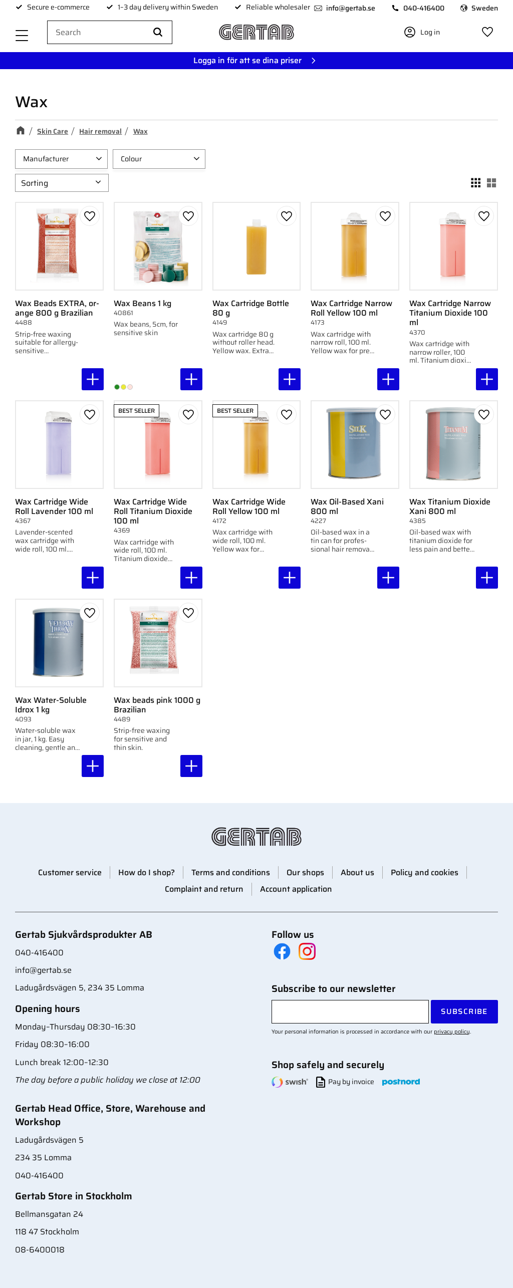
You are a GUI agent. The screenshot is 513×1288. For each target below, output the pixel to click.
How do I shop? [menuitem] (146, 872)
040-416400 (423, 8)
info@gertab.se (350, 8)
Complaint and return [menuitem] (204, 889)
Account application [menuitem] (296, 889)
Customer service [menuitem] (70, 872)
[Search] (158, 32)
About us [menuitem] (357, 872)
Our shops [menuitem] (305, 872)
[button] (22, 36)
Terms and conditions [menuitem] (230, 872)
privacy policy (452, 1031)
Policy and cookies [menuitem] (424, 872)
